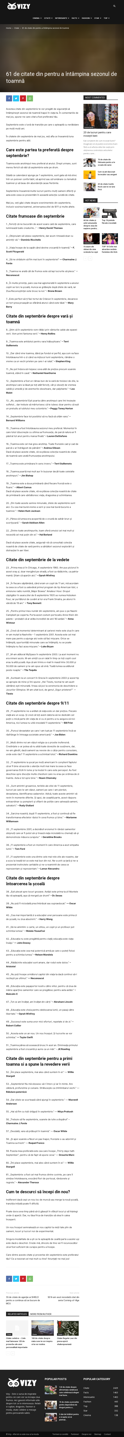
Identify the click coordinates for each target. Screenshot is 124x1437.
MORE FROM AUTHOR (40, 1314)
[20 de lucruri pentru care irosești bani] (100, 116)
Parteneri (75, 1434)
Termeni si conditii (60, 1434)
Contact (107, 1434)
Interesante (61, 18)
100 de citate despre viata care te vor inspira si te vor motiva (41, 1341)
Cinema (36, 18)
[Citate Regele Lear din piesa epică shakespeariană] (68, 1328)
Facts (74, 18)
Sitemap (97, 1434)
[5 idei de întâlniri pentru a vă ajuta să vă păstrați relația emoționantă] (51, 1417)
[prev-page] (8, 1353)
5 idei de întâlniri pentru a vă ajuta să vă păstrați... (69, 1417)
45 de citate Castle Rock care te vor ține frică (106, 187)
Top (105, 18)
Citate (47, 18)
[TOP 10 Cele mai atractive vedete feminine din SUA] (110, 238)
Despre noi (86, 1434)
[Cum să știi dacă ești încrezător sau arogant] (89, 174)
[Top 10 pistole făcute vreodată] (110, 212)
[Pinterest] (23, 98)
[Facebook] (9, 98)
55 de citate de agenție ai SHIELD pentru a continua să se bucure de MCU (23, 1300)
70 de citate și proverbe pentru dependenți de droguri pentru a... (69, 1405)
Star (96, 18)
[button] (114, 6)
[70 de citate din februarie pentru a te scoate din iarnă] (89, 162)
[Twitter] (16, 98)
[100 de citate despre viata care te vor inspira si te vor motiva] (42, 1328)
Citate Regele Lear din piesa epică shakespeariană (67, 1341)
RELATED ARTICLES (17, 1314)
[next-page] (13, 1353)
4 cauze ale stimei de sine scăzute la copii (90, 249)
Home (8, 28)
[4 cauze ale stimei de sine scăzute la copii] (91, 238)
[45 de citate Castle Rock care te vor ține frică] (89, 187)
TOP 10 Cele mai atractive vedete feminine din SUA (109, 249)
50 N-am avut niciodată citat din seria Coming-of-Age (63, 1299)
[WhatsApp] (30, 98)
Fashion (86, 18)
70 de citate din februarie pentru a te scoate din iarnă (106, 162)
